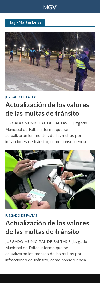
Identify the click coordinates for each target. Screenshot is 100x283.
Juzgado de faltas (21, 97)
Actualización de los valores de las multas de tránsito (47, 108)
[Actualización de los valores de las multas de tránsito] (50, 61)
